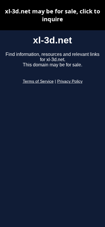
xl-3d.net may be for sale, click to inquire (52, 15)
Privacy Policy (70, 81)
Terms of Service (38, 81)
